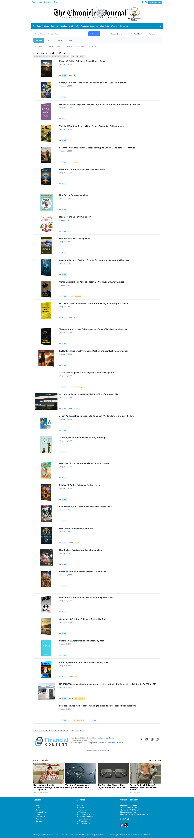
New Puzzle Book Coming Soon (74, 195)
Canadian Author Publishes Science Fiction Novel (82, 571)
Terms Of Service (117, 743)
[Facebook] (146, 742)
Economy (76, 542)
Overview (50, 46)
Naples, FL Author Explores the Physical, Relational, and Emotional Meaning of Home (99, 104)
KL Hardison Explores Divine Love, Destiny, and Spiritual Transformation (93, 351)
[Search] (160, 26)
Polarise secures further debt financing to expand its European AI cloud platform (97, 706)
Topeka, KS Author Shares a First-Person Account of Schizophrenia (91, 126)
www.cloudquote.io (108, 738)
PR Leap (64, 75)
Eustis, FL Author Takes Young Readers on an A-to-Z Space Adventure (92, 83)
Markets (39, 40)
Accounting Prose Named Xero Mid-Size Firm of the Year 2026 (88, 394)
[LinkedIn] (152, 742)
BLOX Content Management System (128, 835)
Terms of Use (90, 835)
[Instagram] (157, 742)
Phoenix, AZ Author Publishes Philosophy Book (81, 641)
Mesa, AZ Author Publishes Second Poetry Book (82, 61)
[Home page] (97, 13)
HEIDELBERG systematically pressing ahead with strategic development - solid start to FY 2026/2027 (107, 684)
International (80, 46)
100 (77, 57)
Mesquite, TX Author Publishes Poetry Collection (82, 169)
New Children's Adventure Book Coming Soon (81, 550)
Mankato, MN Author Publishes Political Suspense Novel (86, 597)
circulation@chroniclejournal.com (137, 814)
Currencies (69, 46)
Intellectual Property (79, 698)
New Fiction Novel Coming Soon (74, 238)
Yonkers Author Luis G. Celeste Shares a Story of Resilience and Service (93, 329)
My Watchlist (135, 34)
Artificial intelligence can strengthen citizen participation (86, 372)
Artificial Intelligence (79, 387)
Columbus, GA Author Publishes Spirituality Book (83, 619)
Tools (70, 40)
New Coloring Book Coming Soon (75, 217)
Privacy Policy (103, 743)
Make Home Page (155, 2)
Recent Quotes (116, 34)
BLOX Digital (146, 835)
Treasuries (93, 46)
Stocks (49, 40)
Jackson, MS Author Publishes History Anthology (83, 437)
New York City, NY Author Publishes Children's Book (84, 463)
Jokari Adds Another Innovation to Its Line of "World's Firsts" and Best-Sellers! (96, 416)
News (59, 46)
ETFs (60, 40)
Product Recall (77, 296)
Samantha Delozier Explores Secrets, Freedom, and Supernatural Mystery (94, 260)
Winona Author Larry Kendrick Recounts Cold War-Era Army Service (91, 282)
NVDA (94, 720)
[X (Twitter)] (141, 742)
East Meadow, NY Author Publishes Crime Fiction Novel (85, 506)
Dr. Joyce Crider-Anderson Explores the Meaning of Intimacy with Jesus (93, 303)
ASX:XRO (76, 408)
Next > (82, 57)
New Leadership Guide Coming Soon (76, 528)
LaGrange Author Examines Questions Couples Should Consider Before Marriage (98, 148)
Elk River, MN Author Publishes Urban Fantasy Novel (84, 662)
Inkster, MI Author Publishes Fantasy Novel (79, 485)
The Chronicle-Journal (51, 835)
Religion (76, 162)
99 (73, 57)
